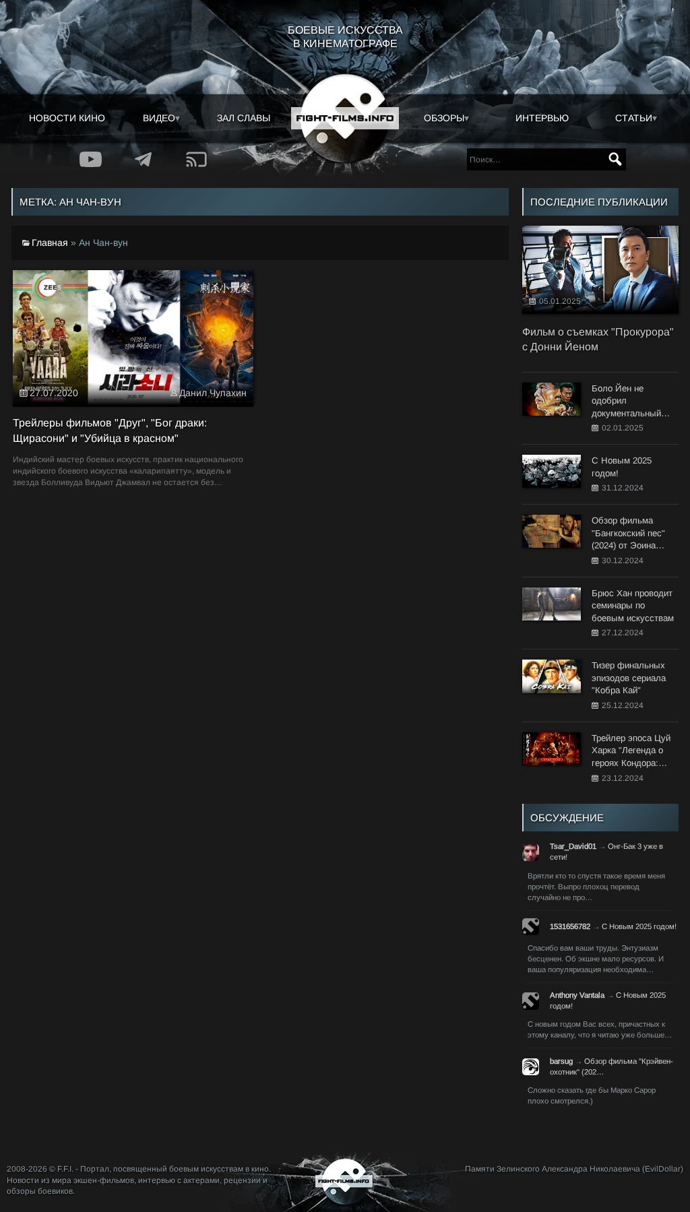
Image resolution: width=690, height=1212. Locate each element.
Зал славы (243, 118)
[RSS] (197, 159)
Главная (50, 242)
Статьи (633, 118)
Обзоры (444, 118)
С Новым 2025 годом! (639, 926)
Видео (159, 118)
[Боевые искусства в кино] (345, 118)
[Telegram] (143, 159)
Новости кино (67, 118)
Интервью (542, 118)
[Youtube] (90, 159)
